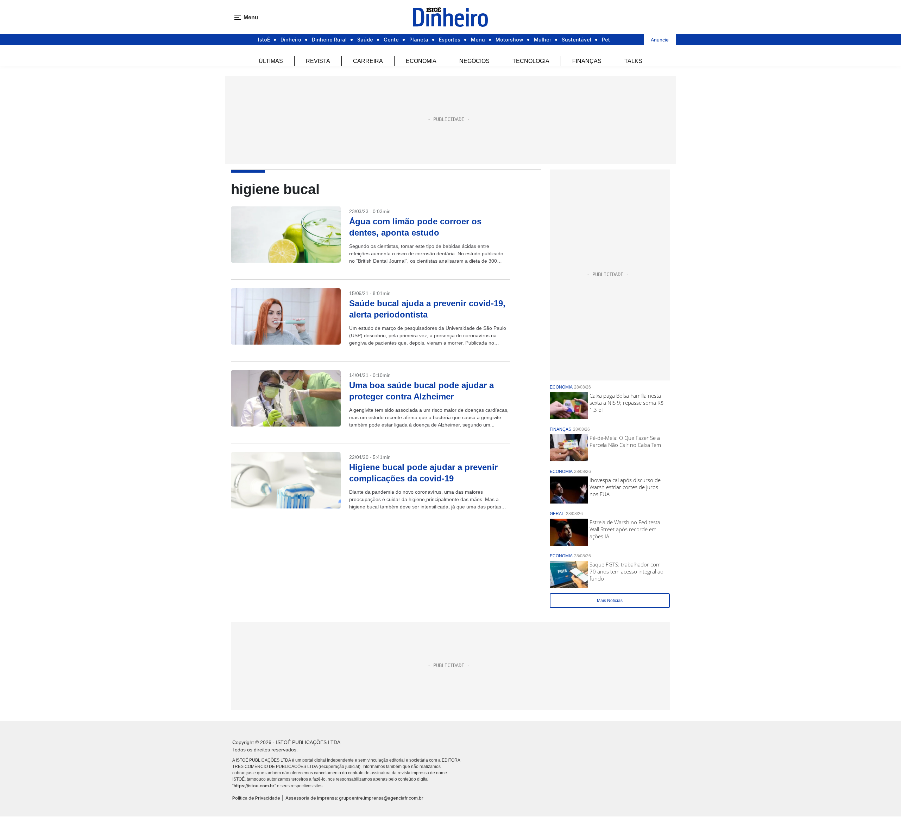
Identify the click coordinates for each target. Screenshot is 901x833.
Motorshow (509, 40)
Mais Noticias (610, 600)
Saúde (365, 40)
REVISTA (318, 61)
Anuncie (660, 40)
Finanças (586, 61)
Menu (478, 40)
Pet (606, 40)
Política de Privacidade (256, 798)
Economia (421, 61)
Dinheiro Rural (329, 40)
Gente (391, 40)
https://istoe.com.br (254, 785)
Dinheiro (291, 40)
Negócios (474, 61)
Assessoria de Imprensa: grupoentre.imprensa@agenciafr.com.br (354, 798)
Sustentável (576, 40)
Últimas (271, 61)
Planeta (418, 40)
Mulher (542, 40)
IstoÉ (264, 40)
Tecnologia (530, 61)
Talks (633, 61)
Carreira (368, 61)
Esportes (449, 40)
